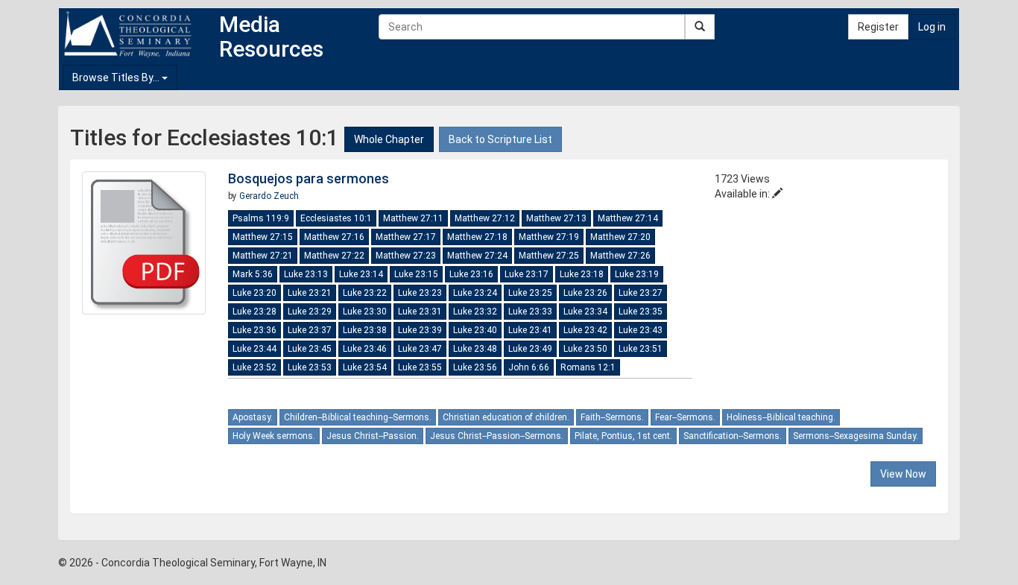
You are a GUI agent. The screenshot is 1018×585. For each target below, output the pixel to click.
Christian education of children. (506, 417)
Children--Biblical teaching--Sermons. (357, 417)
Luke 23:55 (420, 367)
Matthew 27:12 (485, 218)
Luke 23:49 (530, 349)
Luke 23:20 (254, 293)
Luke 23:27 (641, 293)
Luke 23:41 (530, 330)
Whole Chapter (389, 139)
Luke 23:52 (254, 367)
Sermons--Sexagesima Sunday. (855, 436)
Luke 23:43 (641, 330)
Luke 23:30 (365, 311)
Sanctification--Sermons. (732, 436)
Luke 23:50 (585, 349)
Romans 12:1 (588, 367)
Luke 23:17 (526, 274)
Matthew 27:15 (263, 237)
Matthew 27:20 (620, 237)
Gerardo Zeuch (269, 196)
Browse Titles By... (117, 77)
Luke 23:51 (641, 349)
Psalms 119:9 (261, 218)
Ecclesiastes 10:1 (336, 218)
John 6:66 (528, 367)
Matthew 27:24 (477, 255)
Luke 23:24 (475, 293)
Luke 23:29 (310, 311)
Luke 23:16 (471, 274)
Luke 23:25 (530, 293)
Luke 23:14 (361, 274)
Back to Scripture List (500, 139)
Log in (932, 27)
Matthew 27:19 (549, 237)
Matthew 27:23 (406, 255)
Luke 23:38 (365, 330)
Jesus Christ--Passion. (372, 436)
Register (878, 27)
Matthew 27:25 (549, 255)
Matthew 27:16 (334, 237)
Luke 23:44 (254, 349)
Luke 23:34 (585, 311)
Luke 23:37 (310, 330)
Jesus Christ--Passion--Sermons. (496, 436)
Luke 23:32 (475, 311)
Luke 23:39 (420, 330)
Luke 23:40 (475, 330)
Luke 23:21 (310, 293)
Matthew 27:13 (556, 218)
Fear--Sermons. (685, 417)
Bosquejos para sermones (308, 178)
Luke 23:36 (254, 330)
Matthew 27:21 (263, 255)
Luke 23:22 (365, 293)
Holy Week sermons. (274, 436)
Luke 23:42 (585, 330)
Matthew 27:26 (620, 255)
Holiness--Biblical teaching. (781, 417)
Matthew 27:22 (334, 255)
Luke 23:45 (310, 349)
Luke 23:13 (306, 274)
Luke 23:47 (420, 349)
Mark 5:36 (253, 274)
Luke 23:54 (365, 367)
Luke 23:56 (475, 367)
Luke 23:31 (420, 311)
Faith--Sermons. (612, 417)
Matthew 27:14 (628, 218)
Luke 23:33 (530, 311)
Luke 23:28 (254, 311)
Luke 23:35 (641, 311)
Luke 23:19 (637, 274)
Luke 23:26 (585, 293)
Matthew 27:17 (406, 237)
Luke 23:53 (310, 367)
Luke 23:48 (475, 349)
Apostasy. (253, 417)
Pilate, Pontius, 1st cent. (623, 436)
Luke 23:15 (416, 274)
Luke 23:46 (365, 349)
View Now (903, 474)
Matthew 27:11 (413, 218)
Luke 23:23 (420, 293)
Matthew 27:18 (477, 237)
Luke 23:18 (582, 274)
